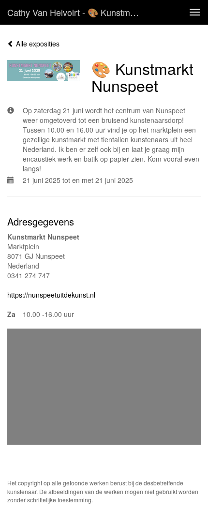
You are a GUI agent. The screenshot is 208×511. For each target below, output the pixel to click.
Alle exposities (36, 43)
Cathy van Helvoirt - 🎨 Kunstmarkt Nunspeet (79, 12)
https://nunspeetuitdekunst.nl (51, 295)
